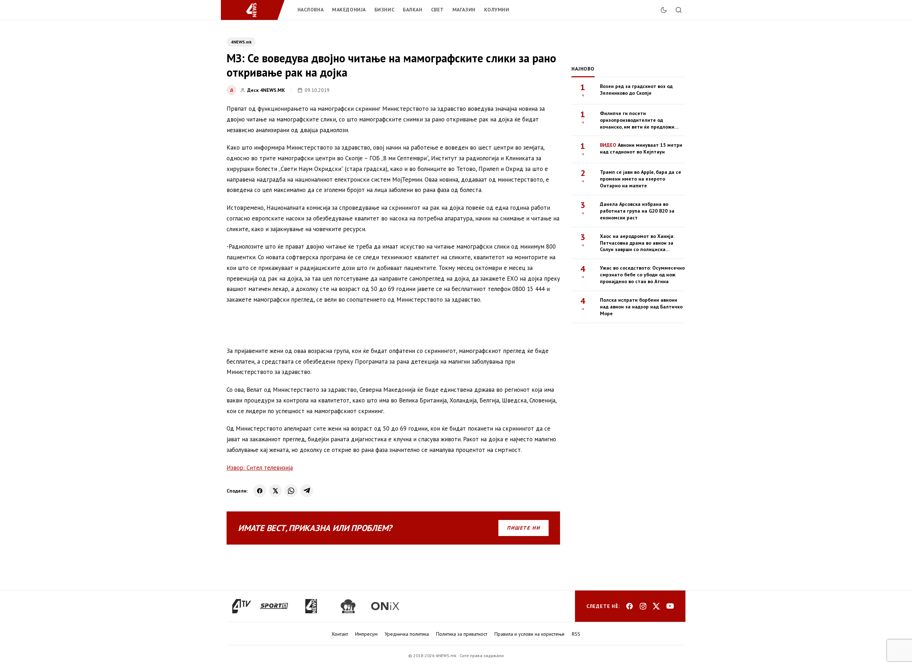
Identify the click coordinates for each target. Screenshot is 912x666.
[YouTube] (670, 606)
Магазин (464, 9)
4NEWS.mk (241, 42)
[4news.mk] (311, 606)
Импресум (366, 634)
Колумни (496, 9)
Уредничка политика (407, 634)
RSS (576, 634)
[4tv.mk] (241, 606)
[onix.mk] (385, 606)
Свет (437, 9)
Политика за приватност (461, 634)
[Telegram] (306, 490)
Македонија (349, 9)
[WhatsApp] (291, 490)
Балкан (412, 9)
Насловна (310, 9)
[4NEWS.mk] (256, 10)
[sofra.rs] (348, 606)
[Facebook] (259, 490)
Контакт (340, 634)
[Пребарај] (678, 10)
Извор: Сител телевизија (260, 468)
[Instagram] (643, 606)
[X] (275, 490)
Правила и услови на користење (529, 634)
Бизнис (384, 9)
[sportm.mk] (274, 606)
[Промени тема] (663, 10)
